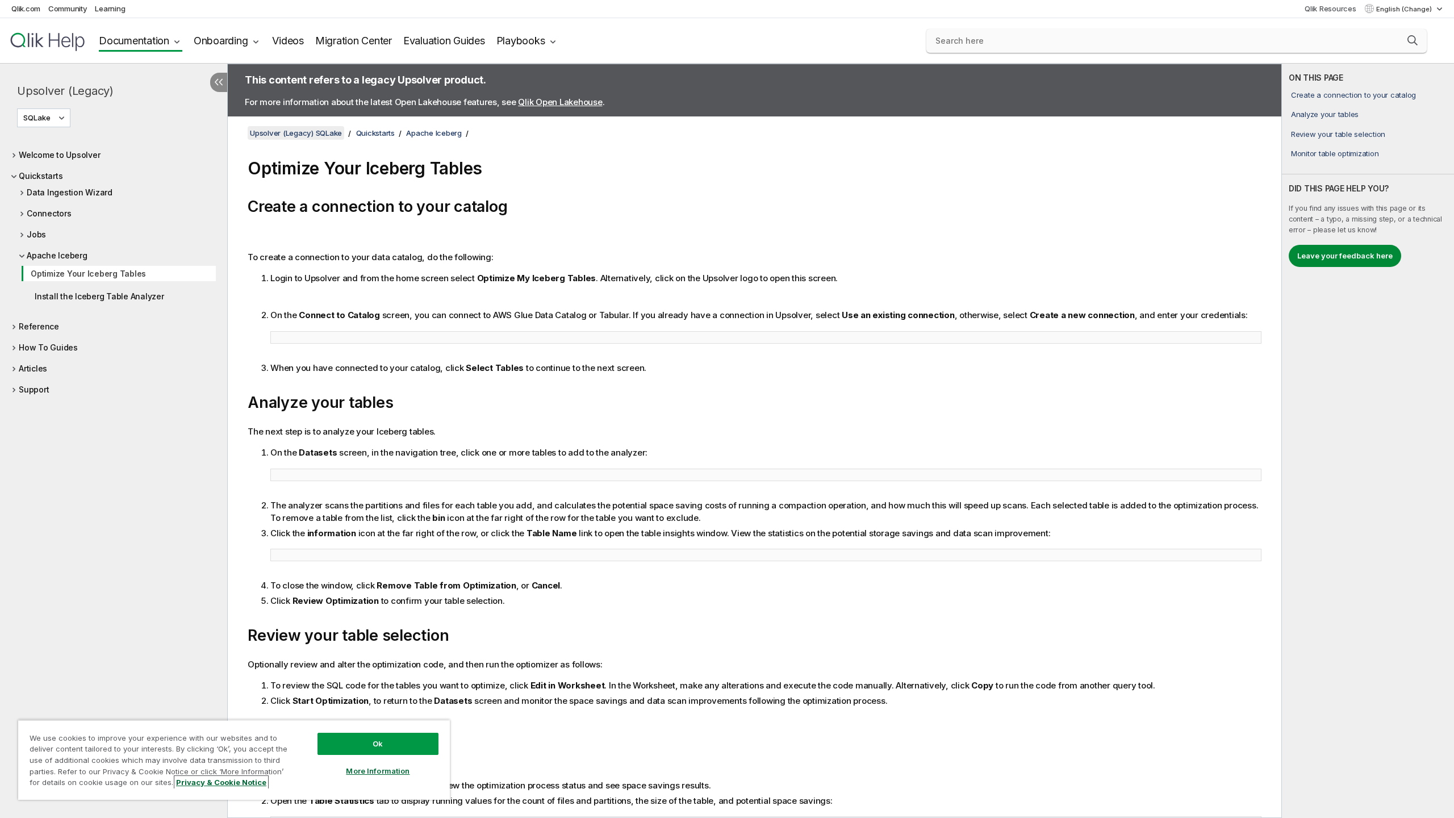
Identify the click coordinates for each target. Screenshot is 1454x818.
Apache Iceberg (57, 255)
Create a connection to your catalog (1353, 94)
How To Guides (48, 347)
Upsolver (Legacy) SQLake (296, 132)
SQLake (37, 117)
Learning (110, 8)
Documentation (134, 41)
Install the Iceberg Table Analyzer (99, 296)
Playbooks (520, 41)
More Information (378, 770)
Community (67, 8)
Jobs (36, 234)
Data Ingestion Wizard (69, 192)
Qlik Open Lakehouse (560, 102)
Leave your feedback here (1345, 255)
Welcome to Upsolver (59, 155)
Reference (39, 326)
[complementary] (1368, 441)
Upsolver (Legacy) (65, 91)
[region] (234, 760)
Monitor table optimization (1335, 153)
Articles (33, 368)
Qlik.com (25, 8)
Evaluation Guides (444, 41)
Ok (378, 743)
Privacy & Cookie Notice (221, 782)
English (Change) (1405, 9)
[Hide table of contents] (218, 82)
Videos (288, 41)
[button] (1412, 40)
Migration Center (353, 41)
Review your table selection (1338, 134)
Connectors (49, 213)
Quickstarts (40, 176)
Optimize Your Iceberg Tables (88, 273)
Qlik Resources (1330, 8)
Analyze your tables (1325, 114)
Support (34, 389)
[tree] (113, 269)
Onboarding (221, 41)
